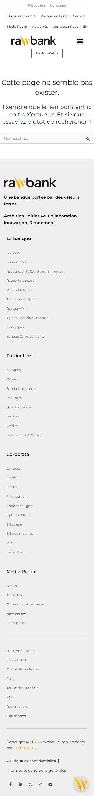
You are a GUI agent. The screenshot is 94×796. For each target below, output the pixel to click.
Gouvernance (17, 262)
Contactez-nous (65, 26)
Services (13, 416)
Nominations (17, 614)
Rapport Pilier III (19, 290)
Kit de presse (16, 623)
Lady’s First (15, 552)
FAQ (10, 679)
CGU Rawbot (16, 660)
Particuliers (37, 5)
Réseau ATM (16, 308)
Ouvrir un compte (21, 16)
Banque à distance (21, 389)
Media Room (17, 26)
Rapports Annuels (20, 280)
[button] (80, 41)
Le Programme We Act (24, 435)
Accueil (12, 586)
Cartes (11, 379)
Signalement (16, 716)
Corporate (58, 5)
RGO (10, 697)
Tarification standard (23, 688)
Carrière (79, 16)
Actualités (40, 26)
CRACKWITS (25, 748)
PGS (10, 543)
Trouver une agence (22, 299)
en (85, 26)
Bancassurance (19, 407)
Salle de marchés (20, 533)
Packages (14, 398)
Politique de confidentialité (31, 761)
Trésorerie (14, 524)
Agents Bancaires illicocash (28, 318)
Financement (17, 496)
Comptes (14, 370)
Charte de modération (24, 669)
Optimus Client (18, 515)
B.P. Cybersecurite (20, 651)
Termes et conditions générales (37, 770)
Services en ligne (19, 506)
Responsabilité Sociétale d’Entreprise (35, 271)
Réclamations (17, 707)
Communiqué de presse (25, 604)
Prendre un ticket (54, 16)
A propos (13, 253)
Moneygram (16, 327)
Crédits (12, 426)
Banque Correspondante (26, 336)
